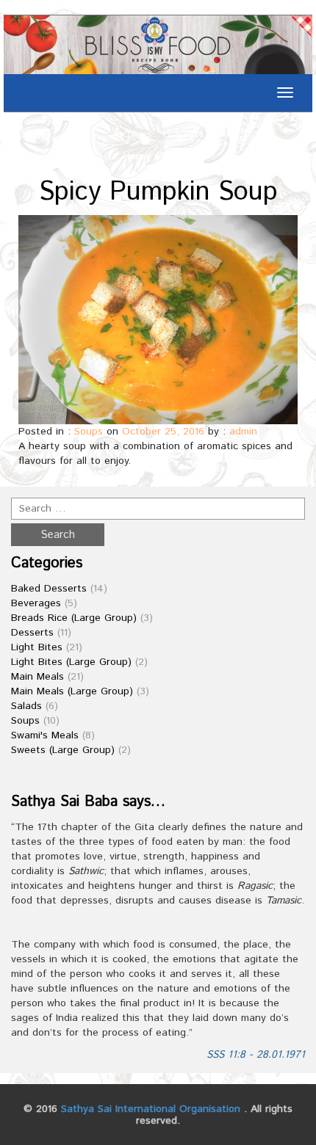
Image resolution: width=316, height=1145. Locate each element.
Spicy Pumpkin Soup (158, 192)
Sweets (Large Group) (63, 750)
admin (243, 431)
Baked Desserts (49, 588)
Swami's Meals (45, 735)
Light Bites (36, 647)
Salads (26, 706)
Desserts (32, 632)
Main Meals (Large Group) (72, 691)
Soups (88, 431)
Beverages (36, 603)
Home (136, 156)
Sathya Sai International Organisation (150, 1109)
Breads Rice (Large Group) (74, 618)
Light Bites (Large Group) (71, 662)
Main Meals (37, 676)
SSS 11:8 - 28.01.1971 (256, 1054)
